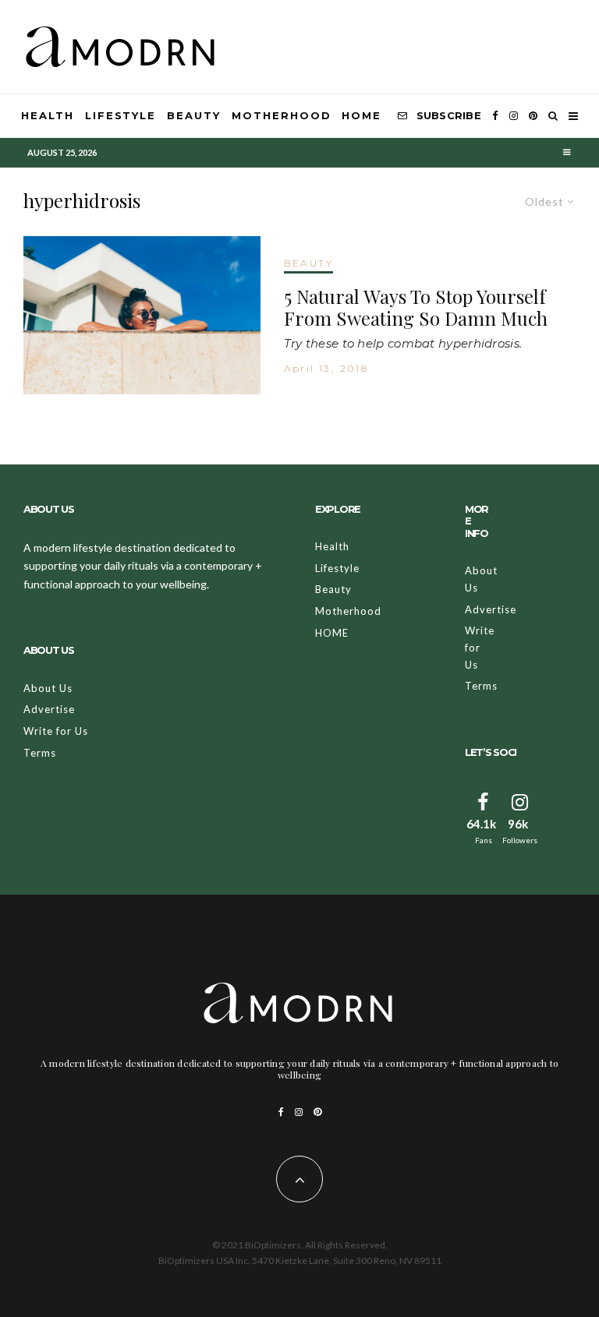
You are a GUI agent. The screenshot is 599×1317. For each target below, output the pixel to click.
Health (47, 115)
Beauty (194, 115)
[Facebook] (495, 116)
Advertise (49, 709)
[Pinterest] (533, 116)
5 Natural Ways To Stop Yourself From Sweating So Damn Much (416, 307)
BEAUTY (308, 263)
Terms (39, 753)
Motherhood (281, 115)
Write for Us (55, 731)
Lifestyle (121, 115)
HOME (361, 115)
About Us (48, 688)
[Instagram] (513, 116)
